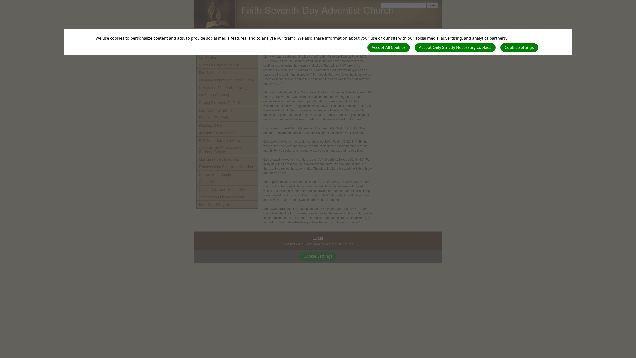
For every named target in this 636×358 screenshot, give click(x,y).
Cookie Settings (519, 47)
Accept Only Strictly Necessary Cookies (455, 47)
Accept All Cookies (389, 47)
